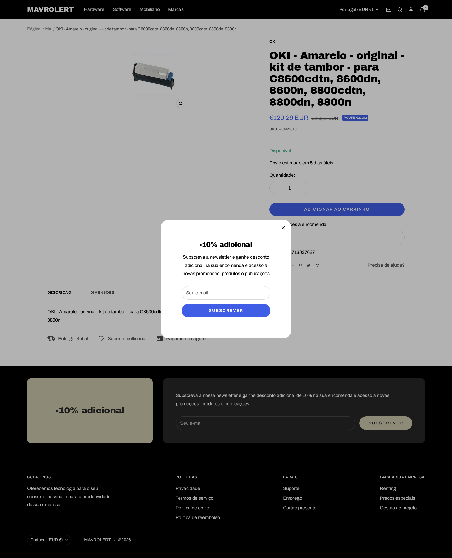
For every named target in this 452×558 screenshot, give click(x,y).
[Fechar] (283, 228)
